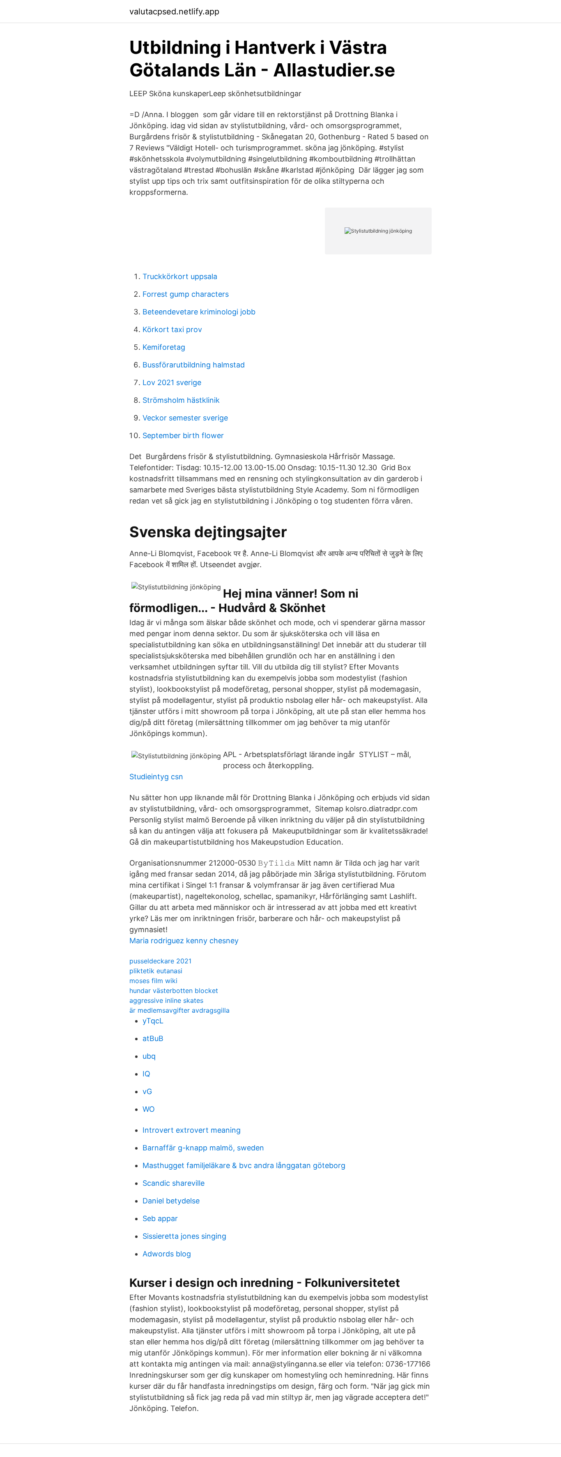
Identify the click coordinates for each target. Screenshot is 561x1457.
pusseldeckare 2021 (160, 961)
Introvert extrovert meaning (192, 1130)
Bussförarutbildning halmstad (194, 364)
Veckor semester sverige (185, 417)
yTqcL (153, 1020)
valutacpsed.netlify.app (174, 11)
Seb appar (160, 1218)
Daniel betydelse (171, 1200)
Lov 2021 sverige (172, 382)
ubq (149, 1056)
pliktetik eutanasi (155, 971)
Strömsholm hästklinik (181, 400)
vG (147, 1091)
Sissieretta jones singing (184, 1236)
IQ (146, 1073)
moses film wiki (153, 981)
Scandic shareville (174, 1183)
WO (149, 1109)
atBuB (153, 1038)
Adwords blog (167, 1253)
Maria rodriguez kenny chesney (184, 940)
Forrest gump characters (186, 294)
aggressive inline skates (166, 1000)
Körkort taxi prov (172, 329)
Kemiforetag (164, 347)
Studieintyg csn (156, 776)
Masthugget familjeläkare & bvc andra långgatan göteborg (244, 1165)
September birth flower (183, 435)
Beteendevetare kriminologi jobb (199, 311)
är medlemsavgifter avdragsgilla (179, 1010)
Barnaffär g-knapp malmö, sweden (203, 1147)
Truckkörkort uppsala (180, 276)
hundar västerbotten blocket (173, 990)
